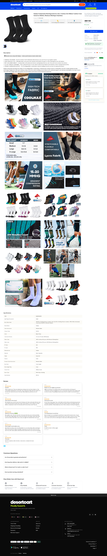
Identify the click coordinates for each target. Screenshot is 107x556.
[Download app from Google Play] (15, 547)
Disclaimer (93, 546)
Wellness (12, 8)
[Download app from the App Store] (24, 547)
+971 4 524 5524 (70, 536)
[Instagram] (90, 515)
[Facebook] (95, 515)
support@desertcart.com (73, 531)
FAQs (95, 548)
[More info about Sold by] (99, 35)
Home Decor (19, 8)
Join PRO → (86, 68)
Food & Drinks (27, 8)
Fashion (33, 8)
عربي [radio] (77, 1)
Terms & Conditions (91, 541)
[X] (93, 515)
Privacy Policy (93, 544)
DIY (38, 8)
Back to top (53, 495)
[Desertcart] (16, 4)
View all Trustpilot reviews (93, 99)
